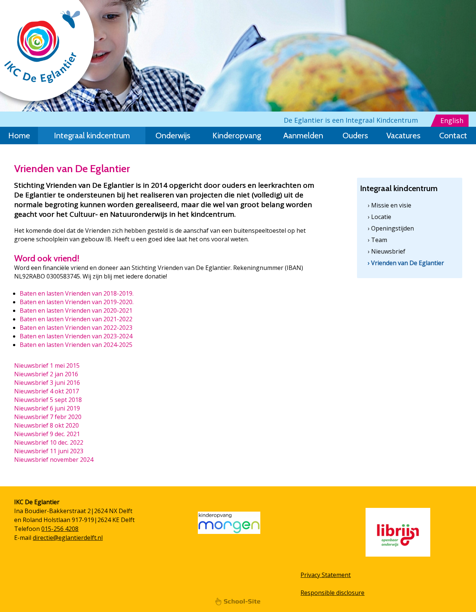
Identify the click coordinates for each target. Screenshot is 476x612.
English (451, 120)
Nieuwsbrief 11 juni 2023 (48, 451)
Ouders (355, 136)
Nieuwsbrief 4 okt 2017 (46, 391)
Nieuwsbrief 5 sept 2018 (48, 400)
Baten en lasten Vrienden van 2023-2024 (76, 336)
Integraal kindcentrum (92, 136)
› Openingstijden (391, 228)
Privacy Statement (325, 575)
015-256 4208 (59, 529)
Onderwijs (172, 136)
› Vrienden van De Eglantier (406, 263)
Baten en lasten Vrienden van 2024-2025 (76, 345)
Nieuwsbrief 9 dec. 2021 (47, 434)
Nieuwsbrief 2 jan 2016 (46, 374)
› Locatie (379, 217)
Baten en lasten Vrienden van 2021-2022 (76, 319)
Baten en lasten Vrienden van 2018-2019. (77, 293)
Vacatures (403, 136)
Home (19, 136)
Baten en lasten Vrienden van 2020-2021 (76, 310)
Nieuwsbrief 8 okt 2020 (46, 425)
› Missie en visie (389, 205)
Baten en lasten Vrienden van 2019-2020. (77, 302)
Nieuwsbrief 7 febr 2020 (47, 417)
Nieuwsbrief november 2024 (53, 459)
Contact (453, 136)
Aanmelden (303, 136)
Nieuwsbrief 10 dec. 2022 (48, 442)
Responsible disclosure (332, 593)
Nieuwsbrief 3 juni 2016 (47, 383)
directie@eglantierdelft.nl (68, 538)
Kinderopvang (236, 136)
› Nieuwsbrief (386, 251)
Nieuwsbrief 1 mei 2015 (47, 365)
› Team (377, 240)
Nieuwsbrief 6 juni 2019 (47, 408)
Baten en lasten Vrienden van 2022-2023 (76, 327)
